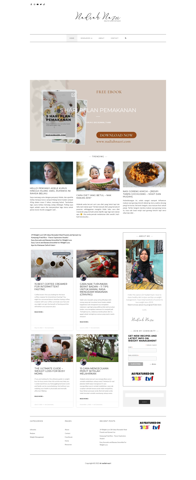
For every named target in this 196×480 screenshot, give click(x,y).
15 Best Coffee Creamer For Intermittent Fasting (50, 287)
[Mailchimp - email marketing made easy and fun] (152, 364)
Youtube (37, 5)
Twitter (40, 5)
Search (144, 402)
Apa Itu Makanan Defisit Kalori (43, 245)
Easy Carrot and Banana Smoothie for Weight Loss (50, 242)
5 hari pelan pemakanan (98, 110)
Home (72, 38)
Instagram (34, 5)
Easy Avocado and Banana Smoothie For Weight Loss (51, 240)
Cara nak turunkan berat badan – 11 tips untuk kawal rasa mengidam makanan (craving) (94, 289)
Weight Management (37, 437)
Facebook (31, 5)
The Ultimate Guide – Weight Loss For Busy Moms (49, 371)
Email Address (133, 355)
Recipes (32, 433)
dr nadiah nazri (105, 463)
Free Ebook (68, 437)
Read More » (38, 312)
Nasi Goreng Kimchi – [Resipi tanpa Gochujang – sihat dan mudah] (142, 194)
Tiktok (44, 5)
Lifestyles (33, 430)
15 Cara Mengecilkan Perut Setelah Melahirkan (94, 371)
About (101, 38)
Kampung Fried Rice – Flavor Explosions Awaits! (49, 237)
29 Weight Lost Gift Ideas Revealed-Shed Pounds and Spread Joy (56, 235)
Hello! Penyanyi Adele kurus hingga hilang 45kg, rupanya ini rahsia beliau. (50, 191)
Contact (115, 38)
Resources (86, 38)
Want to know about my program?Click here (144, 305)
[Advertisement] (98, 59)
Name (130, 347)
